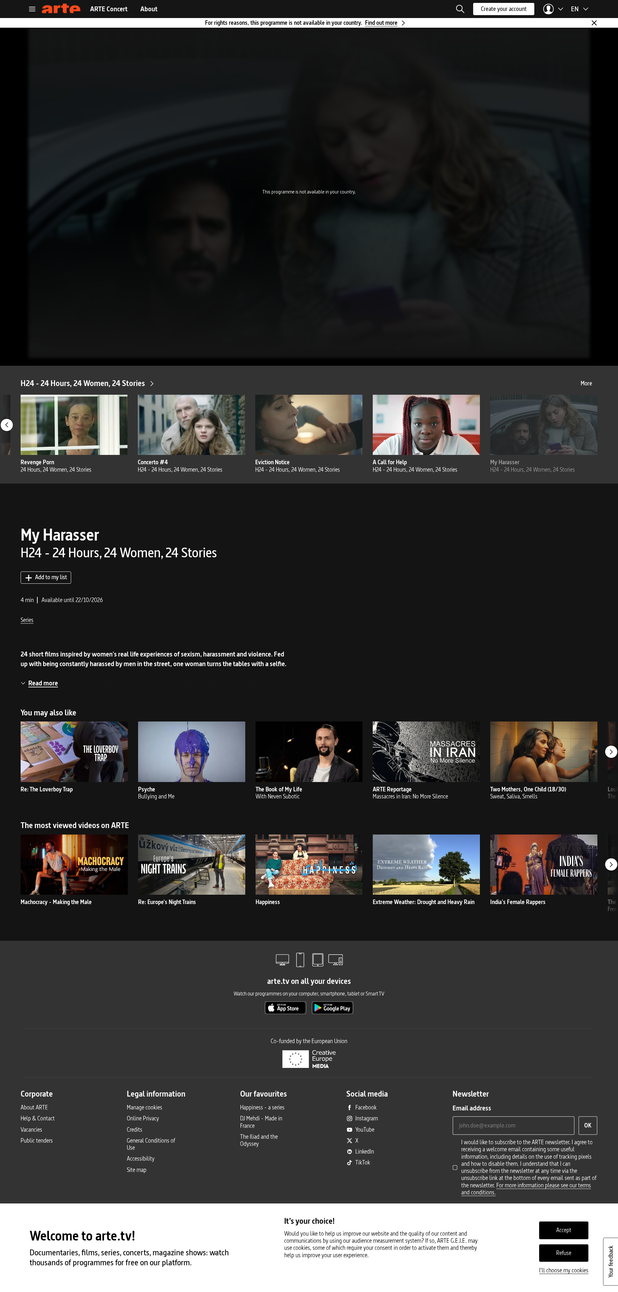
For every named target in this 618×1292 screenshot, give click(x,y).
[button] (460, 9)
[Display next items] (611, 751)
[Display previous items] (6, 425)
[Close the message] (594, 23)
